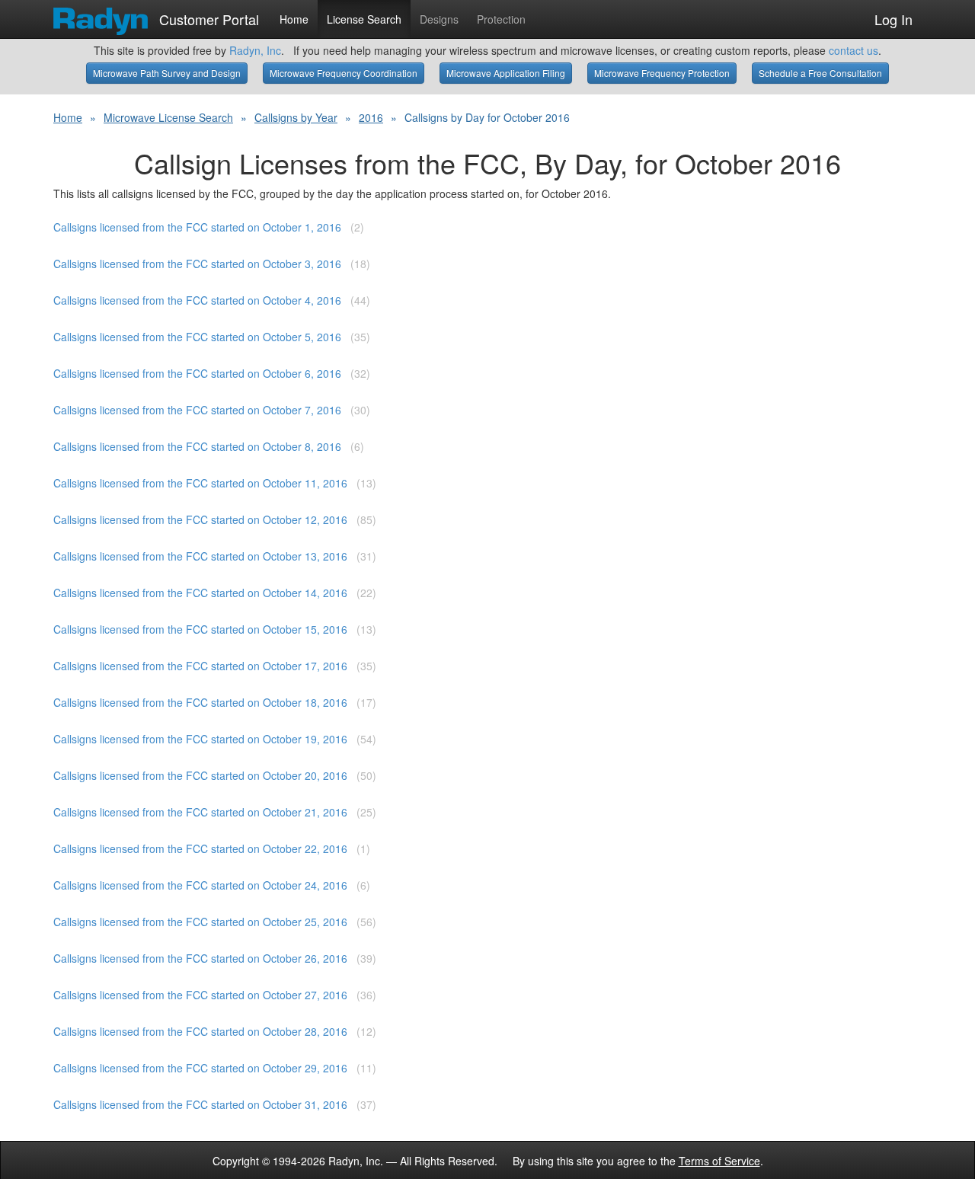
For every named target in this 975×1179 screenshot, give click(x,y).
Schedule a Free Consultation (820, 72)
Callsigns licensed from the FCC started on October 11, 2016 (200, 482)
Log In (893, 19)
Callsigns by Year (295, 117)
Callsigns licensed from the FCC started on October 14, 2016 (200, 592)
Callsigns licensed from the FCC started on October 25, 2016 (200, 921)
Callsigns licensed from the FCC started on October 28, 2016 (200, 1031)
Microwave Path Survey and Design (167, 72)
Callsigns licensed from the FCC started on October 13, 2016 (200, 556)
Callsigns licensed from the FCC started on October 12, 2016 (200, 519)
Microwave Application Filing (505, 72)
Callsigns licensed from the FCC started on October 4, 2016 (197, 300)
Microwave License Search (168, 117)
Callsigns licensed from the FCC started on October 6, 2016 (197, 373)
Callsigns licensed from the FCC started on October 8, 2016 (197, 446)
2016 (371, 117)
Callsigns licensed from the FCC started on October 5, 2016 (197, 336)
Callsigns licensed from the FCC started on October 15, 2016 (200, 629)
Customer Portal (207, 16)
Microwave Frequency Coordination (343, 72)
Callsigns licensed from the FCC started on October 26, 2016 (200, 958)
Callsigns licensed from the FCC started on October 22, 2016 (200, 848)
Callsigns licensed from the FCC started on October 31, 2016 (200, 1104)
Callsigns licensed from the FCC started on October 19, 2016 (200, 738)
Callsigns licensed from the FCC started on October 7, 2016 (197, 409)
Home (294, 19)
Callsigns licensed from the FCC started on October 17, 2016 (200, 665)
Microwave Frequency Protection (662, 72)
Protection (501, 19)
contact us (853, 50)
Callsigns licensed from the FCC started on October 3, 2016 (197, 263)
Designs (439, 19)
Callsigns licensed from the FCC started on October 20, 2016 (200, 775)
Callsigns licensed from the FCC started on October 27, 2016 (200, 994)
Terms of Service (719, 1160)
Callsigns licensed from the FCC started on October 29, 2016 (200, 1067)
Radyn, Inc (255, 50)
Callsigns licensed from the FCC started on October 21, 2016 (200, 812)
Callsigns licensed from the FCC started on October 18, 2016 (200, 702)
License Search (364, 19)
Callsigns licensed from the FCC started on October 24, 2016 (200, 885)
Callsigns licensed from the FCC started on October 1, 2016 (197, 227)
